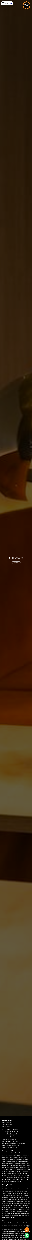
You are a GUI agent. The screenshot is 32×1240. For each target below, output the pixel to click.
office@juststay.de (11, 1134)
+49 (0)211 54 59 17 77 (11, 1130)
